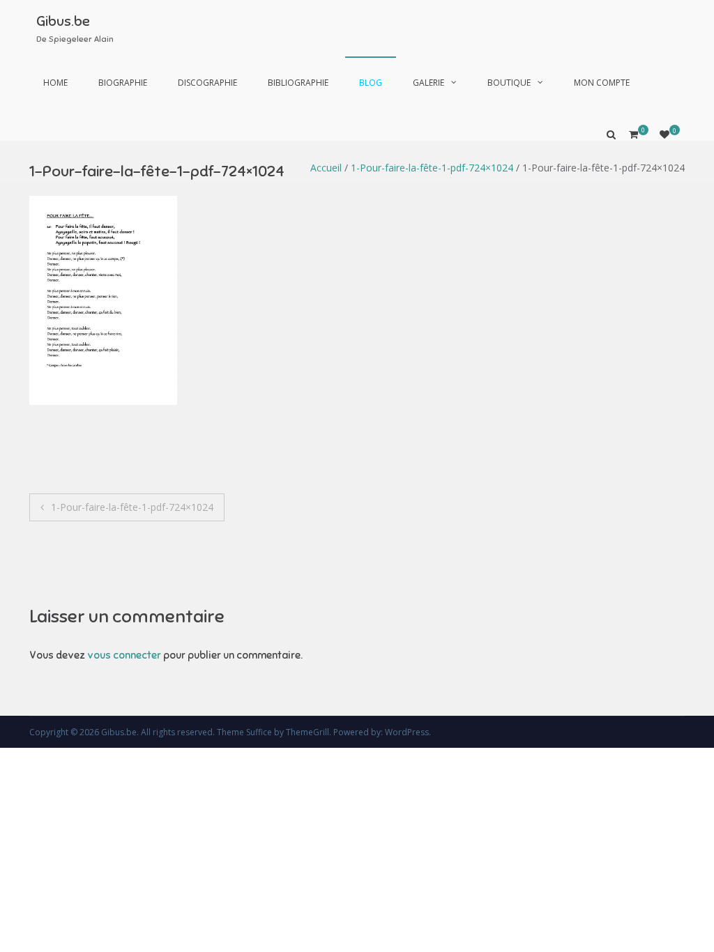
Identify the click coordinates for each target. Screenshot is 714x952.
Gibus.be (63, 21)
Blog (370, 83)
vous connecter (124, 655)
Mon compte (602, 83)
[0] (664, 134)
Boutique (509, 83)
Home (55, 83)
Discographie (207, 83)
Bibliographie (298, 83)
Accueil (326, 167)
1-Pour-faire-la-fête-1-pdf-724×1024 (432, 167)
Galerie (428, 83)
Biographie (122, 83)
